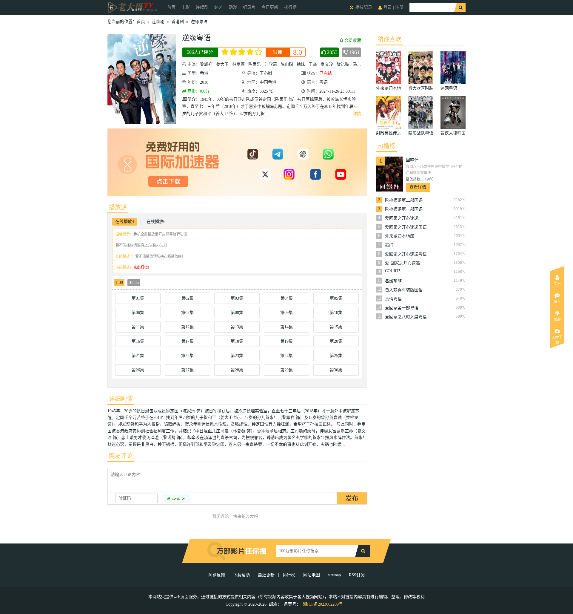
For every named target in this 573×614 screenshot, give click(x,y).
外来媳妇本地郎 (399, 236)
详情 (357, 113)
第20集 (336, 341)
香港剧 (177, 21)
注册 (399, 7)
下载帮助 (241, 575)
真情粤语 (393, 299)
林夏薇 (238, 64)
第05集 (336, 298)
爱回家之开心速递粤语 (406, 254)
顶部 (557, 319)
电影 (185, 7)
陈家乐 (254, 64)
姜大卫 (222, 64)
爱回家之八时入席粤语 (406, 317)
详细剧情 (121, 399)
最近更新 (266, 575)
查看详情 (417, 187)
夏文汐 (327, 64)
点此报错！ (142, 267)
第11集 (138, 327)
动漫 (233, 7)
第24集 (286, 355)
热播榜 (386, 146)
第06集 (138, 312)
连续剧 (202, 7)
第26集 (138, 370)
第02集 (187, 298)
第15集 (336, 327)
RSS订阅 (357, 575)
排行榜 (290, 7)
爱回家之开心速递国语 (406, 227)
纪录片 (249, 7)
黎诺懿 (343, 64)
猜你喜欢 (389, 39)
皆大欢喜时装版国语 (404, 290)
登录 (387, 7)
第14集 (286, 327)
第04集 (286, 298)
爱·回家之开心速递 (402, 263)
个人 (557, 283)
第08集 (237, 312)
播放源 (118, 207)
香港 (204, 73)
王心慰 (266, 73)
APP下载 (557, 339)
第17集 (187, 341)
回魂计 (412, 160)
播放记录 (363, 7)
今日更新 (269, 7)
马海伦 (359, 64)
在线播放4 (124, 221)
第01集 (138, 298)
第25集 (336, 355)
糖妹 (301, 64)
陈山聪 (287, 64)
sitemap (334, 575)
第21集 (138, 355)
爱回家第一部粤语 (401, 308)
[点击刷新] (176, 498)
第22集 (187, 355)
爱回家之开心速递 (401, 218)
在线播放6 (156, 221)
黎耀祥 (206, 64)
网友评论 (121, 456)
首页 (171, 7)
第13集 (237, 327)
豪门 (389, 245)
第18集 (237, 341)
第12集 (187, 327)
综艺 (218, 7)
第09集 (286, 312)
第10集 (336, 312)
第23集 (237, 355)
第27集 (187, 370)
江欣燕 (270, 64)
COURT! (392, 271)
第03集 (237, 298)
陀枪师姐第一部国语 (404, 209)
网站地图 (311, 575)
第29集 (286, 370)
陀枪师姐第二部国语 (404, 200)
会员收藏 (352, 40)
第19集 (286, 341)
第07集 (187, 312)
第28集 (237, 370)
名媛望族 (393, 281)
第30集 (336, 370)
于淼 (313, 64)
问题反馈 (217, 575)
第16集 (138, 341)
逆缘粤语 (199, 21)
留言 (557, 301)
